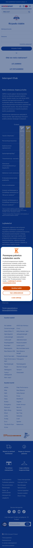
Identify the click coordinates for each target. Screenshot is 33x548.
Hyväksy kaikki (17, 288)
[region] (16, 274)
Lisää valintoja (16, 297)
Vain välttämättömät (16, 293)
